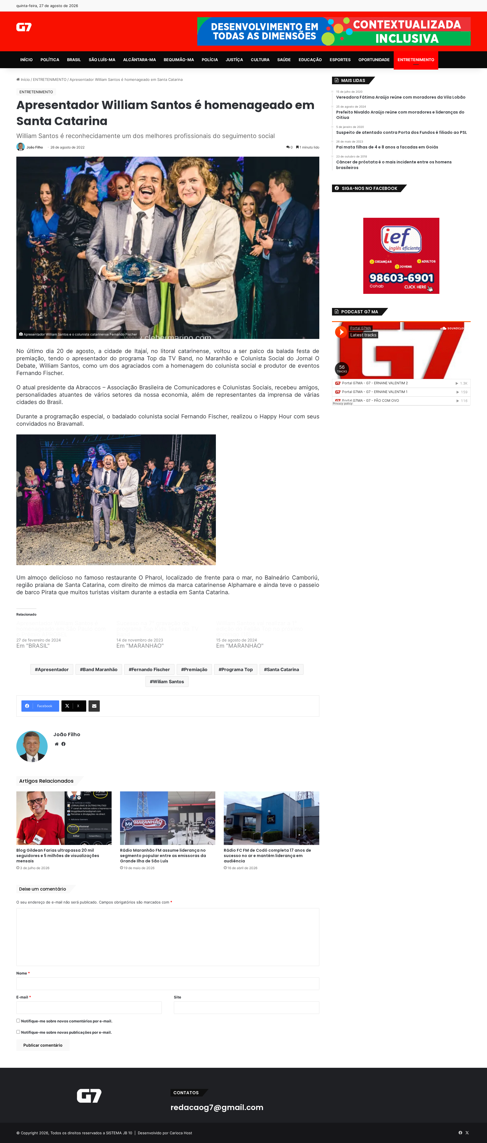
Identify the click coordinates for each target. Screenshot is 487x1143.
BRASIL (74, 59)
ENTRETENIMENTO (416, 59)
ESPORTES (340, 59)
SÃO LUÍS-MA (102, 59)
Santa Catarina (283, 669)
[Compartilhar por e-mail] (94, 706)
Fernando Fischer (151, 669)
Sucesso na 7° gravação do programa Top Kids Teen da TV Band (157, 629)
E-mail (23, 997)
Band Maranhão (100, 669)
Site (177, 997)
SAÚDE (284, 59)
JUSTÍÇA (234, 59)
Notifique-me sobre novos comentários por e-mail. (66, 1021)
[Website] (56, 744)
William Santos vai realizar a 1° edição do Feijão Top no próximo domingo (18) (259, 629)
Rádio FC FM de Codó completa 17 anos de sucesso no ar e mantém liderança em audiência (267, 855)
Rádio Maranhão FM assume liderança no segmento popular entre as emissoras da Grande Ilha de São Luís (163, 855)
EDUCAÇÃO (310, 59)
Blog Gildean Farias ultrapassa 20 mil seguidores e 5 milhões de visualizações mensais (57, 855)
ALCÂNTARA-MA (139, 59)
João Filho (34, 147)
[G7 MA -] (23, 27)
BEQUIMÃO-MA (179, 59)
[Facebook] (63, 744)
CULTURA (260, 59)
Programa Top (237, 669)
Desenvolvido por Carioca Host (165, 1133)
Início (25, 79)
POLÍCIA (210, 59)
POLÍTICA (50, 59)
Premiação (195, 669)
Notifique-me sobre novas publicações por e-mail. (66, 1032)
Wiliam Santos (168, 681)
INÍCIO (26, 59)
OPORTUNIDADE (374, 59)
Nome (23, 973)
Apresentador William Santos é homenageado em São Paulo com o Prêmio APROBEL (61, 629)
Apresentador (53, 669)
